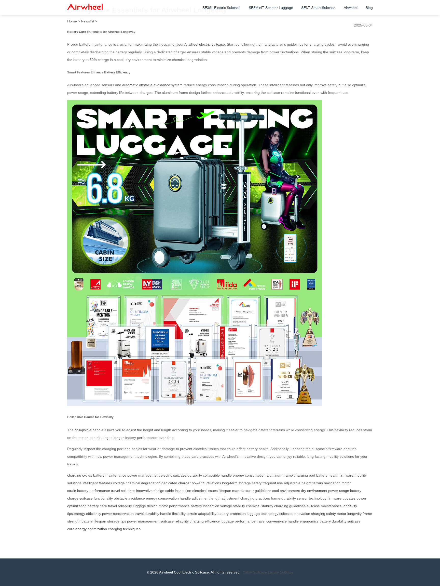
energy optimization (91, 529)
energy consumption (249, 475)
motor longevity (349, 514)
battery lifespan (93, 521)
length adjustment (225, 498)
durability (194, 475)
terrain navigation (326, 483)
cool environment (286, 491)
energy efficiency (87, 514)
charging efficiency (205, 521)
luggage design (145, 506)
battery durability (333, 521)
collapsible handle (89, 430)
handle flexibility (173, 514)
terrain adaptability (201, 514)
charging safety (323, 514)
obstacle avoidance (129, 498)
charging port (304, 475)
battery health (327, 475)
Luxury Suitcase (281, 572)
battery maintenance (109, 475)
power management (143, 475)
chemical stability (259, 506)
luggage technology (262, 514)
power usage (338, 491)
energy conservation (162, 498)
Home (72, 21)
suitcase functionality (96, 498)
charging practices (255, 498)
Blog (369, 8)
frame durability (283, 498)
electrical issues (205, 491)
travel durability (147, 514)
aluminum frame (280, 475)
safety (257, 483)
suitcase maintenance (324, 506)
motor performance (174, 506)
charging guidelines (290, 506)
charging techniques (124, 529)
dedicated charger (176, 483)
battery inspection (205, 506)
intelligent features (97, 483)
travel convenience (271, 521)
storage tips (116, 521)
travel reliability (120, 506)
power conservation (118, 514)
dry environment (314, 491)
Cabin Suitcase (255, 572)
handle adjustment (195, 498)
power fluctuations (206, 483)
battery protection (231, 514)
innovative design (150, 491)
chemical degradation (143, 483)
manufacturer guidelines (251, 491)
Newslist (87, 21)
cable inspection (178, 491)
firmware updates (341, 498)
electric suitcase (173, 475)
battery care (97, 506)
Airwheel (351, 8)
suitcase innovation (294, 514)
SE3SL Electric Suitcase (221, 8)
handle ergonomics (303, 521)
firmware (346, 475)
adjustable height (297, 483)
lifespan (225, 491)
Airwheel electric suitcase (204, 44)
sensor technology (311, 498)
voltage (119, 483)
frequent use (273, 483)
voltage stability (232, 506)
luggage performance (238, 521)
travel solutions (123, 491)
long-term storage (236, 483)
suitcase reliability (174, 521)
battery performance (93, 491)
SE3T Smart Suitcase (318, 8)
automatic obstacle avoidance (146, 85)
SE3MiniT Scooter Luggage (271, 8)
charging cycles (79, 475)
